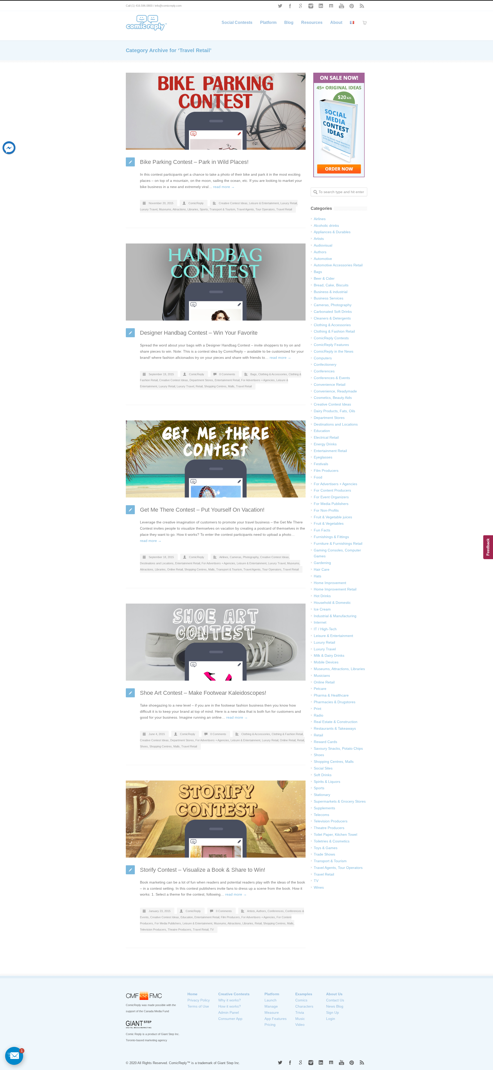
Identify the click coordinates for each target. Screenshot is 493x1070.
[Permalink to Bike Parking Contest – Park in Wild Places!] (216, 111)
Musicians (322, 675)
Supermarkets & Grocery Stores (340, 801)
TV (212, 929)
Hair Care (321, 569)
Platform (268, 22)
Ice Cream (322, 609)
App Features (275, 1019)
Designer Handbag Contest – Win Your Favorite (199, 333)
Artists (251, 911)
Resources (312, 22)
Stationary (322, 795)
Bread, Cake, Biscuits (331, 285)
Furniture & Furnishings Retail (338, 543)
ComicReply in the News (333, 351)
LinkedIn (321, 6)
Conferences (276, 911)
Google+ (300, 6)
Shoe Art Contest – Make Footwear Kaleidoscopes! (203, 693)
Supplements (324, 808)
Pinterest (352, 6)
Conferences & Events (332, 378)
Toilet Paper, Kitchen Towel (335, 834)
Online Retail (175, 569)
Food (318, 477)
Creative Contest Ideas (233, 203)
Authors (261, 911)
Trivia (299, 1012)
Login (330, 1019)
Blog (288, 22)
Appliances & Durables (332, 232)
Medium (331, 6)
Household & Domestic (332, 602)
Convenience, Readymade (335, 391)
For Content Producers (332, 490)
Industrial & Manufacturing (335, 616)
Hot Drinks (322, 596)
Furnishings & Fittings (331, 537)
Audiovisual (323, 245)
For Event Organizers (331, 497)
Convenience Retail (329, 384)
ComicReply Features (331, 345)
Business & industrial (330, 292)
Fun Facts (322, 530)
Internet (320, 622)
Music (300, 1019)
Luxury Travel (148, 209)
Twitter (280, 6)
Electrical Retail (326, 437)
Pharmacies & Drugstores (334, 702)
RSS (362, 6)
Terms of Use (198, 1006)
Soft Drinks (322, 775)
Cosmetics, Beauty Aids (333, 398)
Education (187, 917)
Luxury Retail (288, 203)
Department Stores (201, 380)
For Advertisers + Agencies (258, 380)
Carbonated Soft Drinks (333, 311)
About (336, 22)
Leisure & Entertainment (264, 203)
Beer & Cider (324, 278)
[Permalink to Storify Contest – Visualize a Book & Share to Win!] (216, 819)
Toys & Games (325, 848)
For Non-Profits (326, 510)
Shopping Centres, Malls (219, 386)
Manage (271, 1006)
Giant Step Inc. (228, 1063)
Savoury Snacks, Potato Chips (338, 748)
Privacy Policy (198, 1000)
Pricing (270, 1024)
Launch (270, 1000)
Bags (253, 374)
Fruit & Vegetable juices (333, 517)
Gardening (322, 563)
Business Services (328, 298)
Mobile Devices (326, 662)
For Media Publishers (168, 923)
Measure (271, 1012)
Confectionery (325, 364)
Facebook (290, 6)
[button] (14, 1056)
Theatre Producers (179, 929)
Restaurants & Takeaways (335, 728)
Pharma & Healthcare (331, 695)
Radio (318, 715)
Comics (301, 1000)
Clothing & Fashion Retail (287, 734)
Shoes (144, 746)
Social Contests (237, 22)
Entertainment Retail (227, 380)
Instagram (311, 6)
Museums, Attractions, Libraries (178, 209)
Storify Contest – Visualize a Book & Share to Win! (202, 870)
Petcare (320, 689)
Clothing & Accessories (272, 374)
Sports (204, 209)
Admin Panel (228, 1012)
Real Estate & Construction (335, 722)
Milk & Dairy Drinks (329, 655)
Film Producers (230, 917)
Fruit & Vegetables (329, 523)
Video (300, 1024)
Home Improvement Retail (335, 589)
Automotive (323, 259)
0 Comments (227, 374)
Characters (304, 1006)
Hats (317, 576)
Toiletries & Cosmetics (331, 841)
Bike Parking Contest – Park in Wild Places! (194, 162)
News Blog (334, 1006)
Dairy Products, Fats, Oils (334, 411)
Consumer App (230, 1019)
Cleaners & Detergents (332, 318)
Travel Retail (284, 209)
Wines (319, 887)
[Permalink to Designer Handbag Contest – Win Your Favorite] (216, 282)
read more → (224, 187)
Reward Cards (325, 742)
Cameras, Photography (244, 557)
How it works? (229, 1006)
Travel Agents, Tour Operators (256, 209)
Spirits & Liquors (327, 782)
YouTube (341, 6)
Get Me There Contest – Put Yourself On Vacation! (202, 509)
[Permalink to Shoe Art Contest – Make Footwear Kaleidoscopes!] (216, 642)
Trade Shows (324, 854)
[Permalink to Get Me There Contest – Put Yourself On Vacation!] (216, 459)
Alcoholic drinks (326, 225)
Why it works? (229, 1000)
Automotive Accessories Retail (338, 265)
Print (317, 709)
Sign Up (332, 1012)
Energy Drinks (325, 444)
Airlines (223, 557)
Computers (323, 358)
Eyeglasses (323, 457)
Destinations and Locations (157, 563)
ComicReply (196, 203)
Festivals (321, 464)
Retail (199, 386)
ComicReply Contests (331, 338)
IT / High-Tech (325, 629)
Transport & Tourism (222, 209)
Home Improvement (330, 583)
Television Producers (153, 929)
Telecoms (321, 815)
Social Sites (323, 768)
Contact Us (335, 1000)
